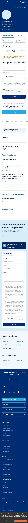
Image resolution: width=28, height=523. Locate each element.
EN (25, 2)
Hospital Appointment (8, 35)
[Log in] (23, 2)
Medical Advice (9, 414)
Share (25, 7)
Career (7, 404)
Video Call (19, 35)
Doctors (5, 7)
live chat (12, 245)
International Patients (10, 399)
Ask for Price (9, 409)
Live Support (15, 112)
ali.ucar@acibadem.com (8, 29)
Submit (14, 96)
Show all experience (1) (14, 186)
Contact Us (18, 7)
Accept (20, 521)
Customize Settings (7, 521)
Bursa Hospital (7, 26)
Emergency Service (8, 24)
